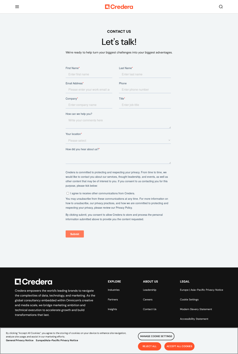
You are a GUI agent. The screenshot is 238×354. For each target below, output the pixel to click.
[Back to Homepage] (119, 6)
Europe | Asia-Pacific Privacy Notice (201, 289)
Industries (114, 289)
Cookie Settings (189, 299)
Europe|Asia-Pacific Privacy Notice (57, 340)
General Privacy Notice (19, 340)
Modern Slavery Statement (196, 309)
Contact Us (149, 309)
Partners (113, 299)
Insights (112, 309)
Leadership (149, 289)
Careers (147, 299)
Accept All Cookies (179, 346)
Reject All (150, 346)
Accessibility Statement (194, 318)
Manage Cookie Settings (156, 336)
